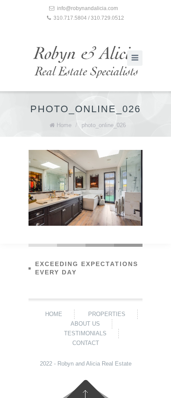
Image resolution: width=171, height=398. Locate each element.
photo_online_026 (104, 125)
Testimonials (85, 333)
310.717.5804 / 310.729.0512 (88, 18)
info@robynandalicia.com (87, 8)
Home (64, 125)
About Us (85, 323)
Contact (85, 343)
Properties (106, 314)
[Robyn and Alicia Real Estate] (85, 62)
